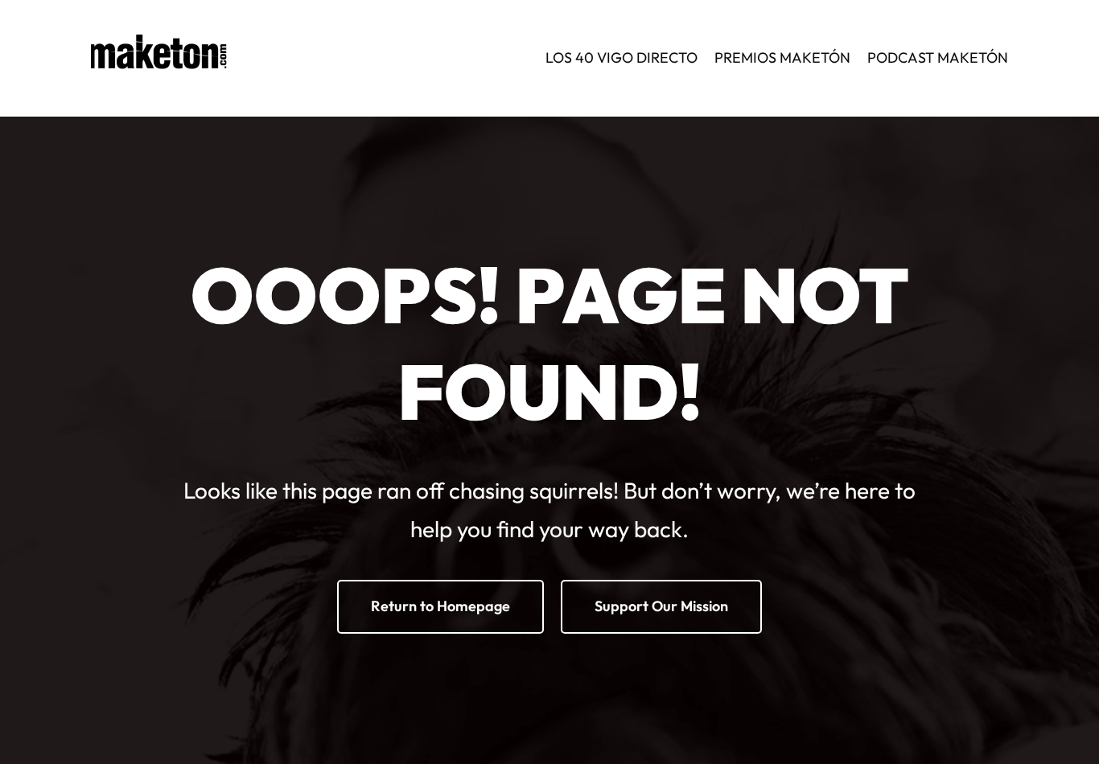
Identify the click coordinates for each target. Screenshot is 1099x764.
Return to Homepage (440, 606)
